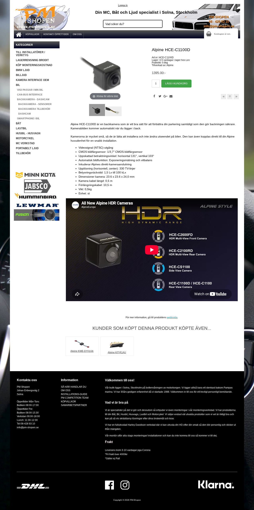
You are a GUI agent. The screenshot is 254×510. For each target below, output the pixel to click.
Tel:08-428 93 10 (26, 423)
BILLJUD (21, 75)
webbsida (172, 317)
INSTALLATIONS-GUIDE (74, 394)
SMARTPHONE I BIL (28, 118)
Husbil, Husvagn (130, 414)
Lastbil (143, 414)
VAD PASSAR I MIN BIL (29, 90)
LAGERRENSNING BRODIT (32, 60)
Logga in (123, 5)
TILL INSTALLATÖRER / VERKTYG (30, 54)
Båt (113, 414)
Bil (118, 414)
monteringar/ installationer (148, 435)
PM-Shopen (135, 500)
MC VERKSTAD (25, 143)
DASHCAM (23, 113)
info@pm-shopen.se (219, 26)
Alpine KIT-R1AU (117, 352)
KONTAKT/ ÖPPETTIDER (56, 34)
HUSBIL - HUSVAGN (28, 133)
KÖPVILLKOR (32, 34)
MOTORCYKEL (25, 138)
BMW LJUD (23, 70)
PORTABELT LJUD (27, 148)
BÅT (18, 123)
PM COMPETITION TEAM (75, 397)
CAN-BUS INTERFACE (29, 94)
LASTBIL (21, 128)
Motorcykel (158, 414)
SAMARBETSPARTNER (74, 405)
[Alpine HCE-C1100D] (97, 110)
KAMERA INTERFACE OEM (32, 80)
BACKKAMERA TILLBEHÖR (33, 109)
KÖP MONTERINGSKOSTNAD (34, 65)
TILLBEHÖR (23, 153)
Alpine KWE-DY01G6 (81, 351)
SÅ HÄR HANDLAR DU (73, 386)
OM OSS (77, 34)
